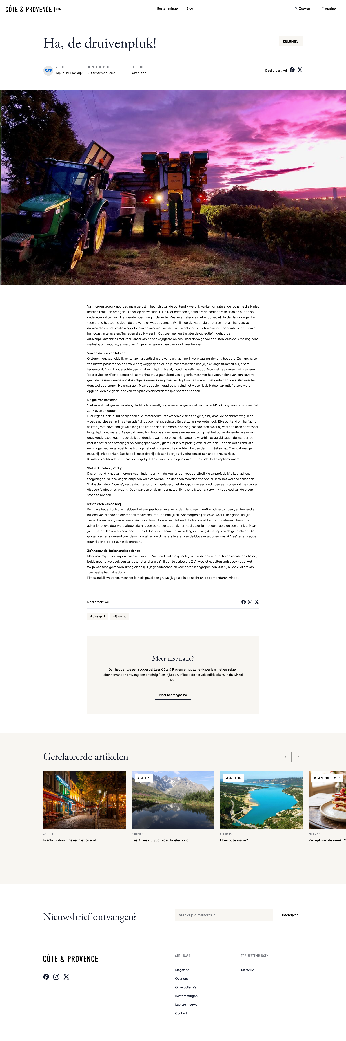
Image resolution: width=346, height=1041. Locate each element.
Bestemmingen (168, 8)
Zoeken (304, 8)
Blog (190, 8)
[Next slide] (298, 757)
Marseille (247, 970)
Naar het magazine (173, 695)
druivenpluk (98, 616)
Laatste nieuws (186, 1005)
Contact (181, 1013)
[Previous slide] (286, 757)
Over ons (181, 979)
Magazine (329, 8)
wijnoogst (119, 616)
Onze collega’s (185, 987)
